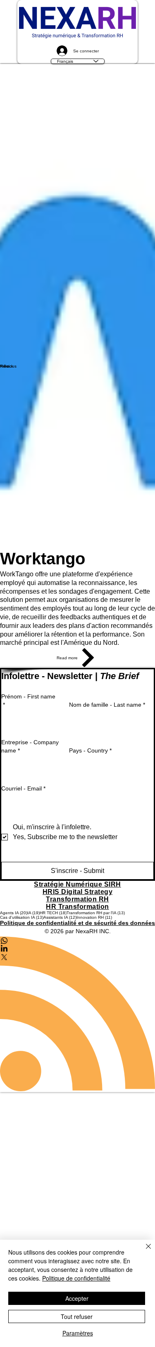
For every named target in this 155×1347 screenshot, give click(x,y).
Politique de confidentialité (76, 1278)
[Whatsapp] (77, 953)
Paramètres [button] (77, 1333)
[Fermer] (143, 1251)
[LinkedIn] (77, 961)
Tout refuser (77, 1316)
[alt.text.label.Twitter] (77, 969)
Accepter (76, 1298)
